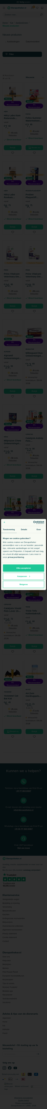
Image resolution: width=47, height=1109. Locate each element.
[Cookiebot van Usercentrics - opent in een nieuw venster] (33, 522)
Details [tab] (24, 529)
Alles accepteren (23, 568)
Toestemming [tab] (9, 529)
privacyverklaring (16, 557)
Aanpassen (22, 576)
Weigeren (23, 584)
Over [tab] (38, 529)
